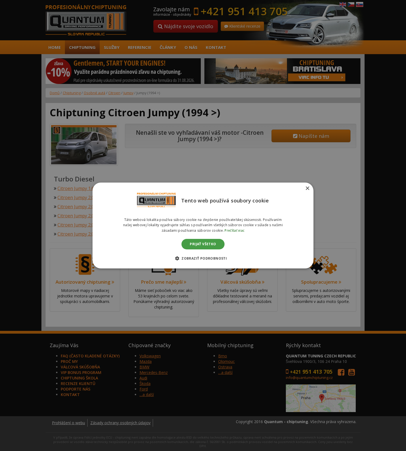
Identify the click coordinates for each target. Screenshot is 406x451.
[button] (203, 258)
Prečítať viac (234, 230)
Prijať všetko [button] (203, 244)
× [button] (307, 188)
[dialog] (203, 226)
